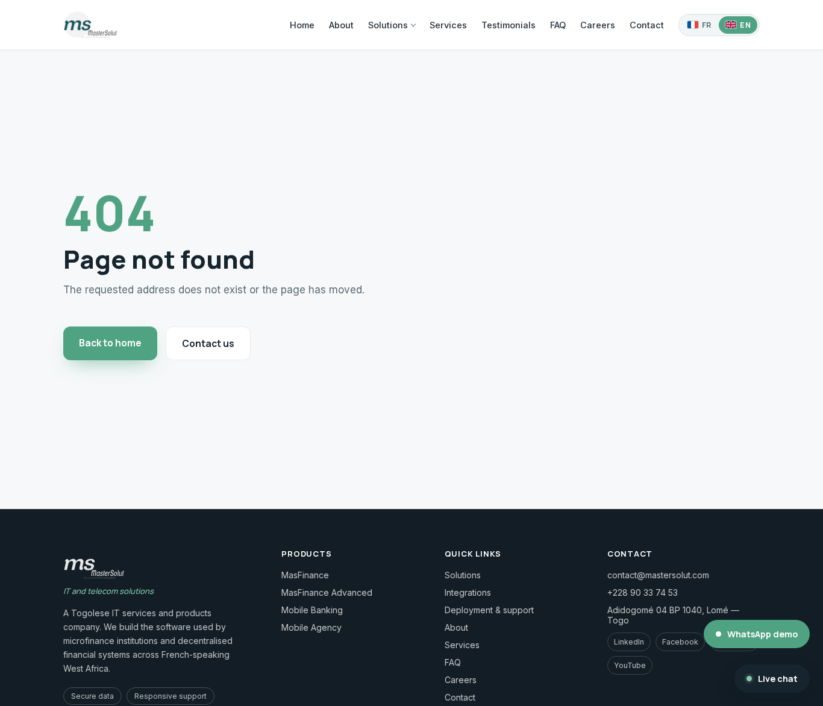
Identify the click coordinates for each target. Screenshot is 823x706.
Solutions (388, 25)
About (341, 25)
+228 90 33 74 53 (642, 592)
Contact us (208, 343)
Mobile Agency (311, 627)
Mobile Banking (312, 610)
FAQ (558, 25)
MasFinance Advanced (326, 592)
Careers (597, 25)
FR (707, 25)
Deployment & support (489, 610)
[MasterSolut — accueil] (90, 25)
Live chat (778, 678)
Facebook (680, 641)
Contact (647, 25)
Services (448, 25)
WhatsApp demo (762, 634)
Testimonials (508, 25)
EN (745, 25)
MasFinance (305, 575)
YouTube (630, 665)
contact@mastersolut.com (658, 575)
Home (302, 25)
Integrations (468, 592)
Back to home (110, 342)
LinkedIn (629, 641)
